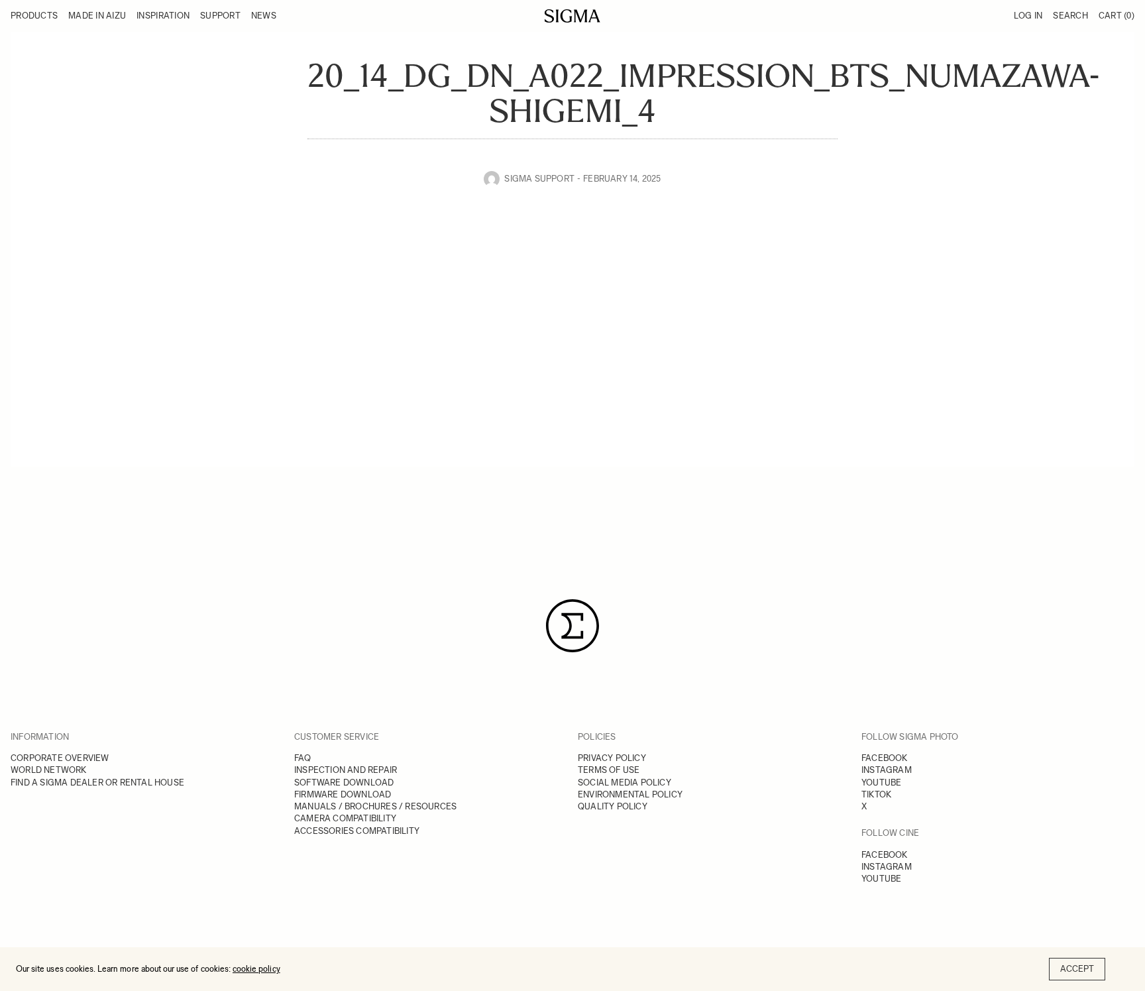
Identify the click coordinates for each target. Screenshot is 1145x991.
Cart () (1116, 16)
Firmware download (342, 794)
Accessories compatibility (356, 831)
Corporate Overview (60, 758)
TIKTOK (876, 794)
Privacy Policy (612, 758)
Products (34, 16)
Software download (344, 782)
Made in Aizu (97, 16)
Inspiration (163, 16)
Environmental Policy (630, 794)
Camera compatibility (345, 818)
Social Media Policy (624, 782)
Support (220, 16)
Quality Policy (612, 806)
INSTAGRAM (886, 770)
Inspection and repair (345, 770)
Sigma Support (539, 179)
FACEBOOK (884, 758)
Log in (1028, 16)
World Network (49, 770)
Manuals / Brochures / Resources (375, 806)
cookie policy (256, 969)
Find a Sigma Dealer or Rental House (97, 782)
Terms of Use (608, 770)
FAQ (302, 758)
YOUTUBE (881, 782)
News (263, 16)
